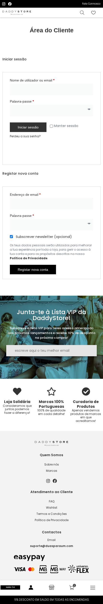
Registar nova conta (33, 269)
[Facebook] (9, 3)
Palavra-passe (30, 100)
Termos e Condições (51, 514)
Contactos (51, 532)
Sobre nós (51, 464)
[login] (31, 587)
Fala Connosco (91, 4)
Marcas (51, 471)
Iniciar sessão (28, 127)
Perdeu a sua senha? (25, 136)
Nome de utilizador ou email (40, 79)
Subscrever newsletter (43, 236)
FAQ (51, 501)
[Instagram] (3, 3)
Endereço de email (33, 193)
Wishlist (51, 508)
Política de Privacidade (28, 258)
